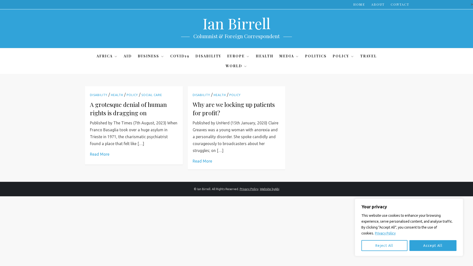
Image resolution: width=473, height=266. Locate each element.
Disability (208, 56)
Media (286, 56)
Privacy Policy (385, 233)
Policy (341, 56)
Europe (236, 56)
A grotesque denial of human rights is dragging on (128, 108)
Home (359, 4)
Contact (400, 4)
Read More (99, 154)
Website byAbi (269, 189)
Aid (128, 56)
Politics (316, 56)
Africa (105, 56)
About (378, 4)
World (234, 66)
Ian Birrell (236, 23)
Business (148, 56)
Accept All (432, 246)
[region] (409, 227)
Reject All (384, 246)
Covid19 (179, 56)
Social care (151, 95)
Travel (368, 56)
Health (264, 56)
